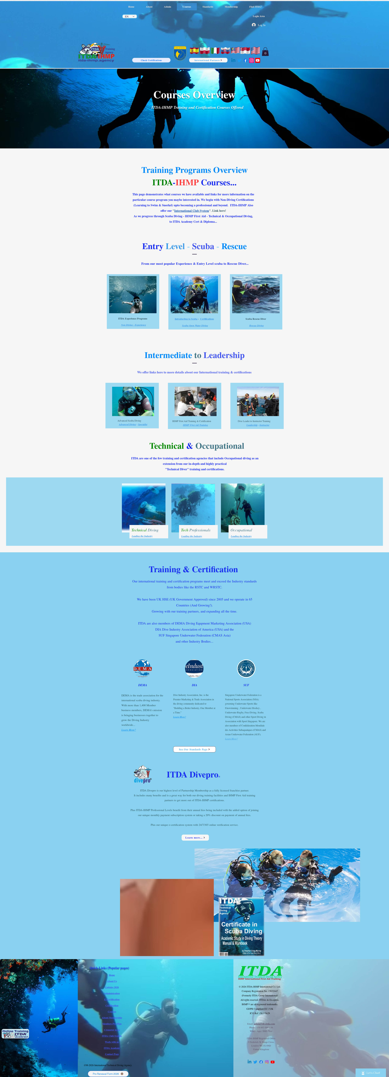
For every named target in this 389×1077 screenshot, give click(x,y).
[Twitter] (239, 60)
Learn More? (128, 730)
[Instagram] (251, 60)
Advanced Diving (127, 424)
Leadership (252, 425)
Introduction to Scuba (186, 319)
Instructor (264, 425)
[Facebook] (245, 60)
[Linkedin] (233, 60)
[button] (265, 51)
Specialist (142, 424)
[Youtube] (257, 60)
